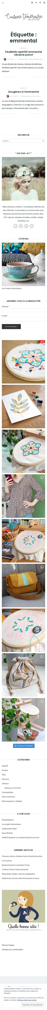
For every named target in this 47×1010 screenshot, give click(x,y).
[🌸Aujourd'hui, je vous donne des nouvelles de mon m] (23, 541)
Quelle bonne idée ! (9, 828)
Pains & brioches (8, 797)
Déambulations (8, 820)
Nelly (11, 59)
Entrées (5, 770)
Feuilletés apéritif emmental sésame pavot (23, 53)
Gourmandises (7, 792)
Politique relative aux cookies (27, 1000)
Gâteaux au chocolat (12, 788)
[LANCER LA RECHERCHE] (43, 141)
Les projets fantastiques (11, 824)
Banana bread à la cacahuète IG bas (16, 865)
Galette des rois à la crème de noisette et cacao (20, 878)
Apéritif (23, 48)
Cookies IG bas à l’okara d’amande (15, 869)
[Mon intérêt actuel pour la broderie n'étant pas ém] (23, 720)
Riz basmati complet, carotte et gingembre (18, 874)
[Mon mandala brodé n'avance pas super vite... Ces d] (23, 362)
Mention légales (8, 945)
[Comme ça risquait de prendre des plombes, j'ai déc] (23, 451)
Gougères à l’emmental (23, 92)
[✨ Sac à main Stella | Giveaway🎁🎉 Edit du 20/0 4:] (23, 585)
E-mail (5, 316)
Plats (4, 775)
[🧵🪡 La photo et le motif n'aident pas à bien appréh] (23, 496)
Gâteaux (5, 783)
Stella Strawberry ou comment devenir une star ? (21, 837)
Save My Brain (7, 833)
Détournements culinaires (12, 801)
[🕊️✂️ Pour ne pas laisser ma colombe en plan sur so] (23, 675)
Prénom (5, 306)
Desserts (5, 779)
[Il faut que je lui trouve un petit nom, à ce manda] (23, 630)
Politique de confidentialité (12, 949)
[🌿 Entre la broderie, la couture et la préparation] (23, 406)
